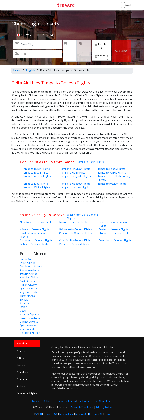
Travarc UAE (96, 413)
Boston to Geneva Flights (114, 229)
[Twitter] (36, 413)
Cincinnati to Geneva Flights (36, 240)
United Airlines (28, 259)
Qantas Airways (29, 288)
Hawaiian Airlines (29, 277)
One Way (26, 35)
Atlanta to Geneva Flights (35, 229)
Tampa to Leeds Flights (111, 168)
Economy (102, 55)
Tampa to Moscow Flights (75, 183)
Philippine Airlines (30, 332)
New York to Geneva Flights (36, 222)
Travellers (103, 46)
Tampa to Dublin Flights (36, 168)
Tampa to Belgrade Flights (75, 176)
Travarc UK (81, 413)
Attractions (105, 400)
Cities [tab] (20, 358)
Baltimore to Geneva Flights (75, 229)
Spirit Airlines (27, 281)
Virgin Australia (28, 292)
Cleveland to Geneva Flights (75, 240)
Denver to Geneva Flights (74, 244)
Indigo (23, 306)
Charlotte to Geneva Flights (75, 233)
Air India (24, 303)
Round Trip (48, 35)
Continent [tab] (23, 379)
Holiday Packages (65, 400)
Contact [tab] (22, 351)
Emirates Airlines (30, 317)
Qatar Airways (28, 325)
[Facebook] (33, 413)
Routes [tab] (21, 365)
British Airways (28, 284)
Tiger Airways (28, 295)
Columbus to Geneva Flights (115, 240)
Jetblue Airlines (28, 273)
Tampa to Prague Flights (112, 183)
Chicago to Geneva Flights (114, 233)
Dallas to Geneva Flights (34, 244)
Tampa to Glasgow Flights (75, 168)
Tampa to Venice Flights (112, 172)
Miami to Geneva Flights (73, 222)
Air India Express (29, 314)
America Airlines (29, 270)
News (35, 400)
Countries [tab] (22, 372)
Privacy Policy (104, 407)
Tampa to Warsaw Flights (75, 187)
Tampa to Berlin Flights (90, 161)
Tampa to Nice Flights (35, 172)
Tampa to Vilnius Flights (36, 187)
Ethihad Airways (29, 321)
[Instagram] (41, 413)
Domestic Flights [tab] (27, 393)
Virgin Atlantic (28, 329)
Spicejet (25, 299)
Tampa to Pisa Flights (72, 172)
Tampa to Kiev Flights (35, 183)
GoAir (23, 310)
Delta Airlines (27, 262)
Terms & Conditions (82, 407)
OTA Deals (47, 400)
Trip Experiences (87, 400)
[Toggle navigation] (12, 5)
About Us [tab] (22, 343)
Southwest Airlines (31, 266)
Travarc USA (50, 413)
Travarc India (66, 413)
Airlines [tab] (21, 386)
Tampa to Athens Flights (36, 176)
